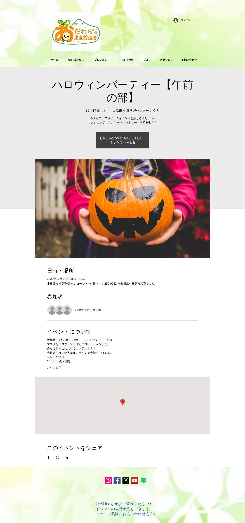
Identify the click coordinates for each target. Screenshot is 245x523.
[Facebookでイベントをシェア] (48, 457)
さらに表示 (54, 367)
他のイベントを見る (122, 142)
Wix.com (50, 514)
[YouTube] (134, 480)
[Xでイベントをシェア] (57, 457)
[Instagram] (108, 480)
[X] (125, 480)
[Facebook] (117, 480)
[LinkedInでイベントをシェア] (66, 457)
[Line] (143, 480)
